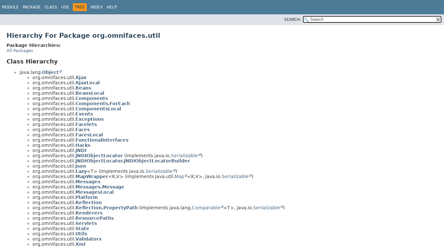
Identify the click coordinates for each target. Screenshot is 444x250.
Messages (87, 181)
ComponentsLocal (98, 108)
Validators (88, 239)
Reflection (88, 202)
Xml (80, 244)
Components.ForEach (102, 103)
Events (84, 114)
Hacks (82, 145)
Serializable (184, 155)
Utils (81, 233)
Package (32, 7)
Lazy (81, 171)
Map (179, 176)
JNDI (80, 150)
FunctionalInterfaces (101, 140)
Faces (82, 129)
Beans (83, 87)
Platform (86, 197)
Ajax (80, 77)
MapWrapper (91, 176)
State (82, 228)
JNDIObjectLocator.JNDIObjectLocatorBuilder (132, 160)
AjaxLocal (87, 82)
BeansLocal (89, 93)
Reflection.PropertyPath (106, 207)
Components (91, 98)
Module (10, 7)
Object (50, 72)
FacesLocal (89, 134)
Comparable (206, 207)
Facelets (86, 124)
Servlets (86, 223)
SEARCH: (292, 19)
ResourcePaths (94, 218)
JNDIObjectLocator (99, 155)
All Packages (20, 50)
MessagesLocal (94, 192)
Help (112, 7)
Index (96, 7)
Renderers (88, 212)
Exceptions (89, 119)
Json (80, 166)
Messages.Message (99, 186)
